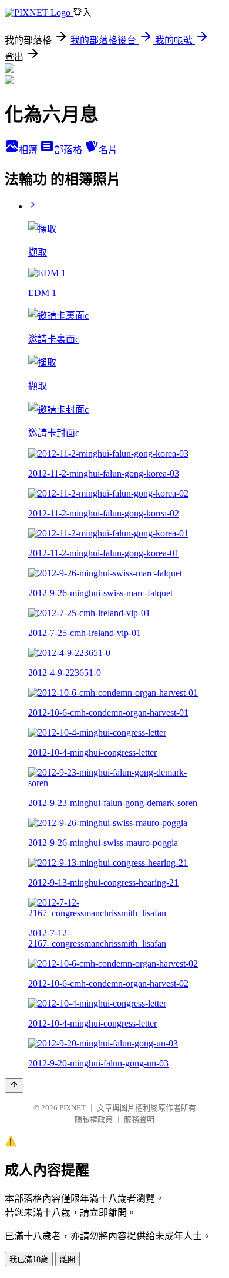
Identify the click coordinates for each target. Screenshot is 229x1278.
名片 (108, 150)
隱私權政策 (94, 1119)
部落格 (69, 150)
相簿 (29, 150)
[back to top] (14, 1085)
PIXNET (72, 1107)
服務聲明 (139, 1119)
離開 (67, 1259)
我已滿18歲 (28, 1259)
